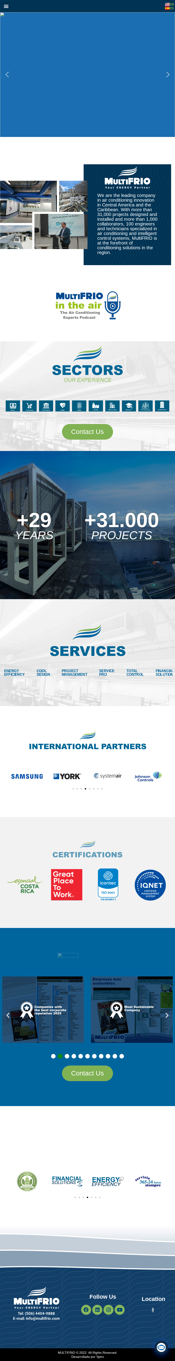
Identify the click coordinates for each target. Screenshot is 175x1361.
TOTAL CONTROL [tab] (135, 672)
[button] (6, 6)
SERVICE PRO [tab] (107, 672)
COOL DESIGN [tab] (43, 672)
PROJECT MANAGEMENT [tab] (74, 672)
